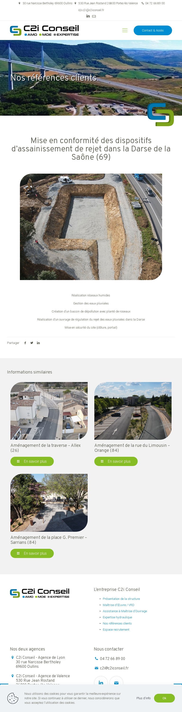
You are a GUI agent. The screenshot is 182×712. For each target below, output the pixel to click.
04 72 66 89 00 (155, 3)
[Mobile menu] (125, 30)
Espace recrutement (116, 629)
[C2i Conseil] (44, 30)
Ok (164, 698)
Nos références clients (117, 623)
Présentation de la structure (121, 599)
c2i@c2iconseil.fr (93, 10)
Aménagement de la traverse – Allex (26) (45, 448)
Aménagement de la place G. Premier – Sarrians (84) (48, 540)
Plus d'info (143, 698)
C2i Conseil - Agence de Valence (43, 681)
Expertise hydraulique (117, 617)
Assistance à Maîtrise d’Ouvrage (125, 611)
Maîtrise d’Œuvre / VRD (118, 605)
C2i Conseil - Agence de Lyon (40, 662)
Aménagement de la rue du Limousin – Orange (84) (132, 448)
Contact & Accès (153, 30)
